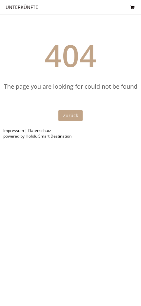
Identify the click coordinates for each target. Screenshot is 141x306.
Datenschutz (39, 130)
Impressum (13, 130)
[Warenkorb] (132, 7)
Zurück (70, 115)
